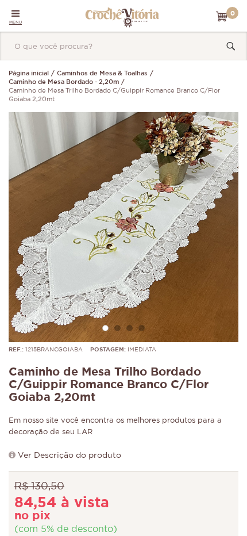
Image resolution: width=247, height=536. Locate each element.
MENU (15, 22)
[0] (221, 17)
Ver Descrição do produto (69, 455)
